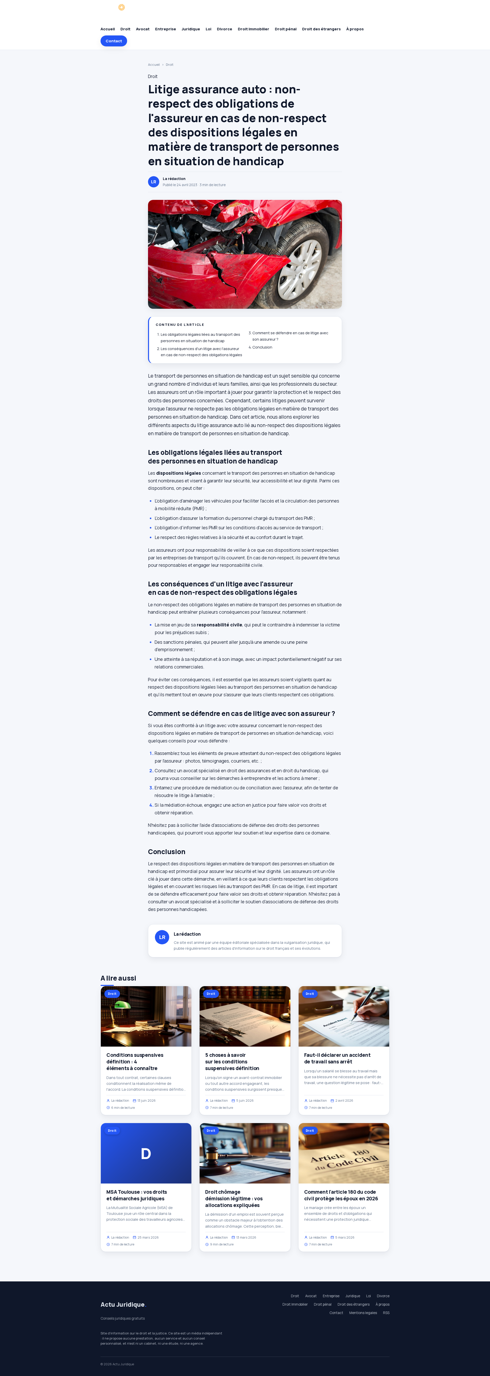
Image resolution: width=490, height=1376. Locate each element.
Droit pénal (286, 29)
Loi (208, 29)
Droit (125, 29)
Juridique (191, 29)
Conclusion (262, 347)
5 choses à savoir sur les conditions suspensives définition (232, 1062)
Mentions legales (363, 1312)
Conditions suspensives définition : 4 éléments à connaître (134, 1062)
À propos (355, 29)
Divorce (224, 29)
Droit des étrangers (321, 29)
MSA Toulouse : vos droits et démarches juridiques (136, 1195)
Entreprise (165, 29)
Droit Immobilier (253, 29)
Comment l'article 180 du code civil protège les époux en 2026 (341, 1195)
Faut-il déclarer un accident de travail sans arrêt (337, 1058)
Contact (114, 41)
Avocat (143, 29)
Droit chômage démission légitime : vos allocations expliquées (233, 1198)
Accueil (108, 29)
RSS (386, 1312)
